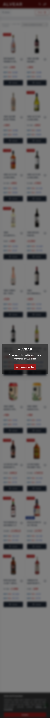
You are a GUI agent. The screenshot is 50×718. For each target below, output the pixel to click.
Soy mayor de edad (25, 367)
